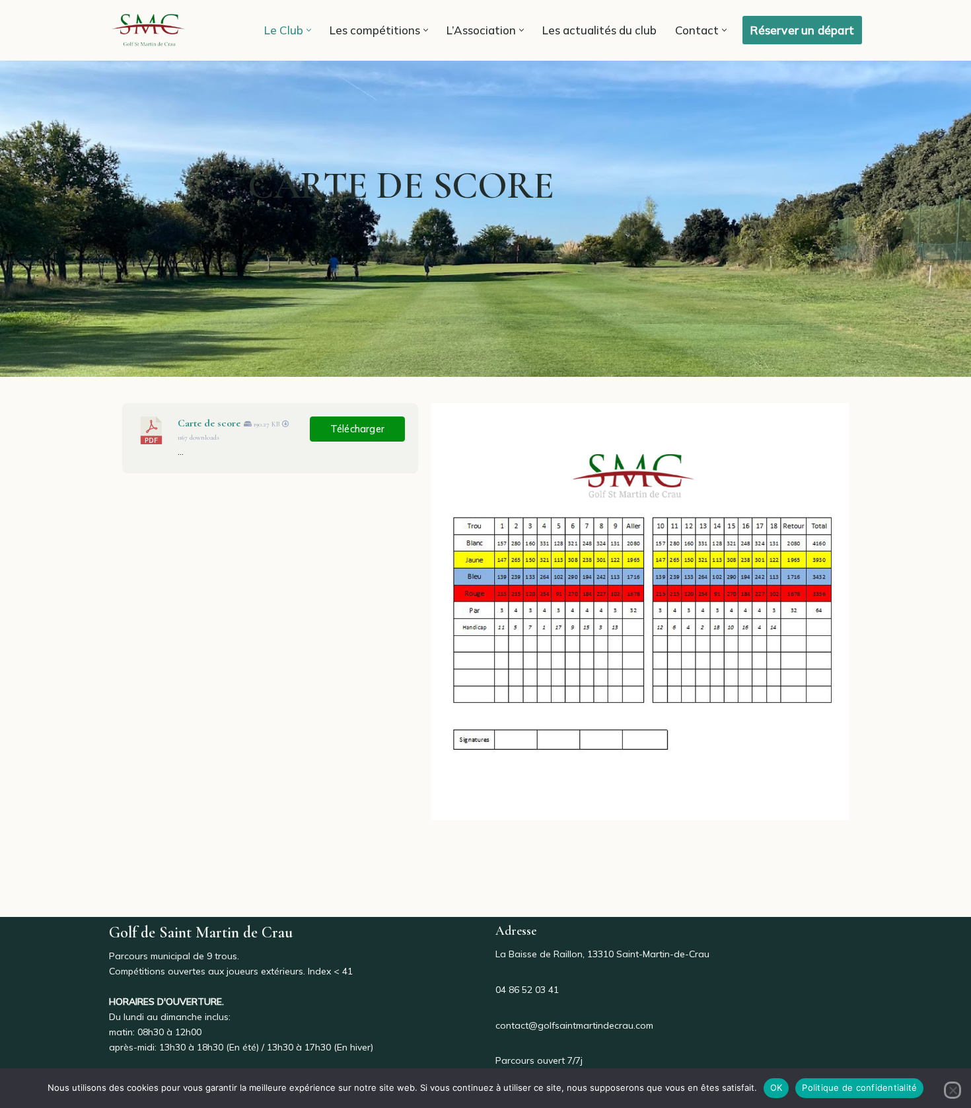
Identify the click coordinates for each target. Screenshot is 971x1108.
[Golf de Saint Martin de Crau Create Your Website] (148, 30)
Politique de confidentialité (859, 1087)
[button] (308, 30)
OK (776, 1087)
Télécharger (357, 428)
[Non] (952, 1090)
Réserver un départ (802, 30)
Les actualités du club (599, 30)
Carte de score (209, 423)
